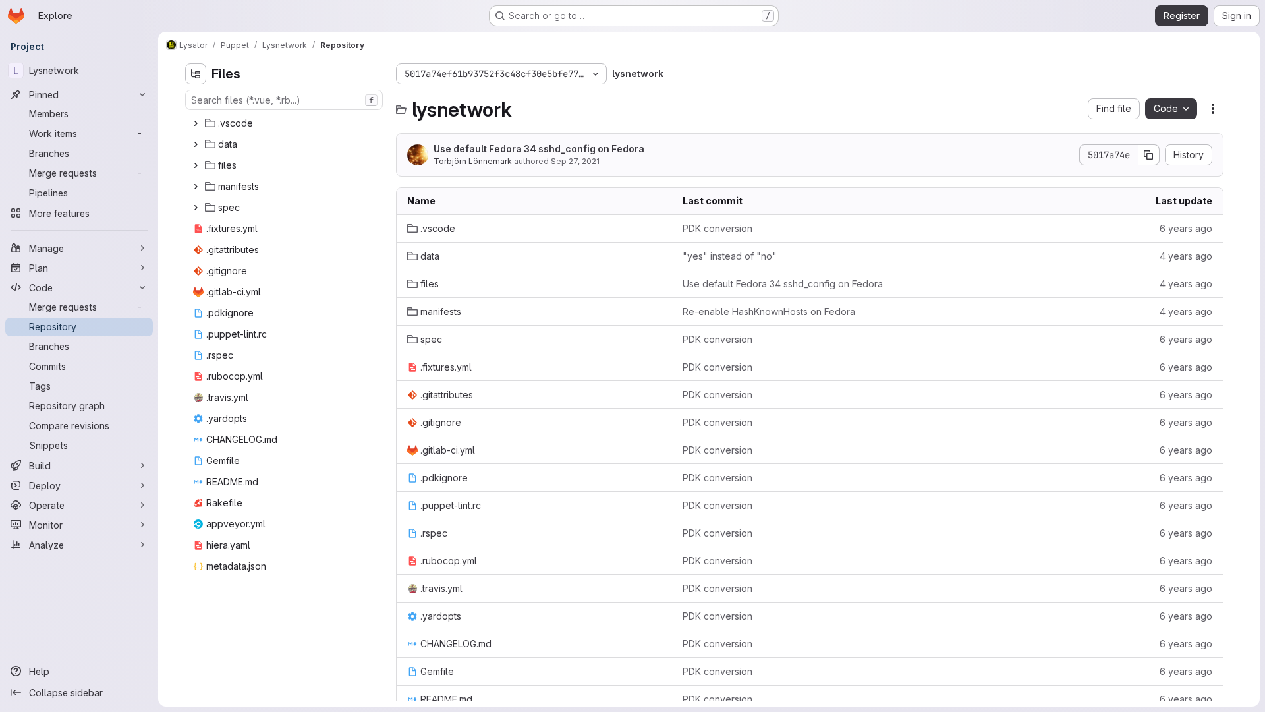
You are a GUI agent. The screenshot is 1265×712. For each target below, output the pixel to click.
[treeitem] (285, 123)
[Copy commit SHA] (1149, 154)
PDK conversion (717, 228)
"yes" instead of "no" (730, 256)
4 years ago (1186, 256)
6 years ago (1186, 228)
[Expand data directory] (196, 144)
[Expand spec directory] (196, 208)
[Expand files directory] (196, 165)
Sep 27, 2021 (575, 161)
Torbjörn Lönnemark (473, 161)
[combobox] (284, 100)
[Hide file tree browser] (195, 73)
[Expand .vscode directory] (196, 123)
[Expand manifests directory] (196, 186)
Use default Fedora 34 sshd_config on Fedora (539, 148)
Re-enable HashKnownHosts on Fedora (769, 311)
